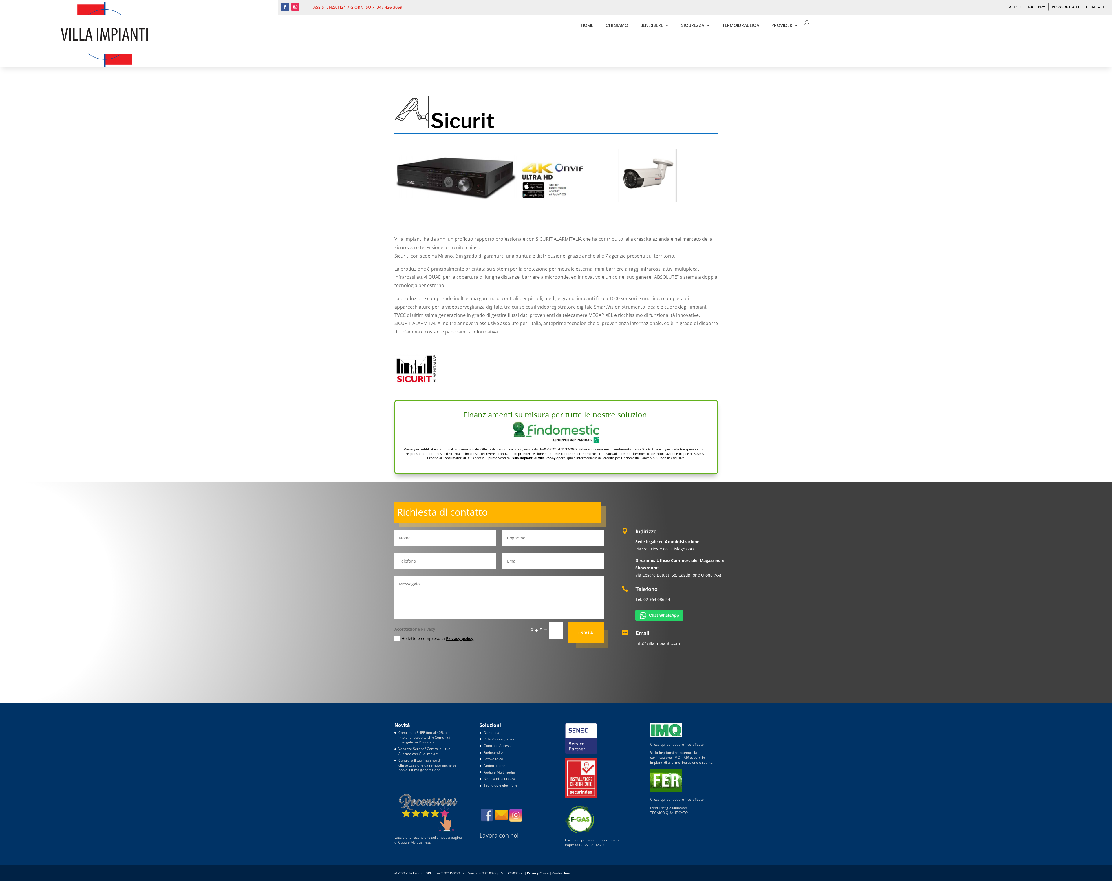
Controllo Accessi (497, 745)
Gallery (1036, 7)
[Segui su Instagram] (295, 7)
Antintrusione (494, 765)
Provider (781, 25)
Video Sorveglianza (499, 739)
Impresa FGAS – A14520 (584, 844)
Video (1015, 7)
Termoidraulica (740, 25)
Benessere (651, 25)
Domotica (491, 732)
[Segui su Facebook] (285, 7)
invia (586, 632)
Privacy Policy (538, 873)
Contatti (1096, 7)
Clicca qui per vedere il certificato (592, 840)
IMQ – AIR (681, 757)
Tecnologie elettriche (500, 785)
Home (587, 25)
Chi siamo (617, 25)
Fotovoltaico (493, 758)
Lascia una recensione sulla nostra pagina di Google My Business (428, 840)
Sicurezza (692, 25)
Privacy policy (459, 638)
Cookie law (561, 873)
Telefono (646, 589)
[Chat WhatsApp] (659, 619)
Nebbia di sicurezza (499, 778)
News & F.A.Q (1065, 7)
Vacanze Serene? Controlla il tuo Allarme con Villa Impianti (424, 751)
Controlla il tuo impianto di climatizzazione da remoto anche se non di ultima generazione (427, 765)
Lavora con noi (499, 835)
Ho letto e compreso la (437, 638)
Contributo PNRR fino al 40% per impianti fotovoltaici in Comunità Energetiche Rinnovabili (424, 737)
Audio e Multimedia (499, 772)
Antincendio (493, 752)
